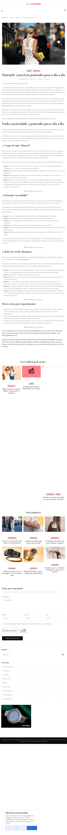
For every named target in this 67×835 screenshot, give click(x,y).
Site (47, 615)
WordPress (44, 741)
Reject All (21, 828)
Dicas (29, 70)
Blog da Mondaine (24, 739)
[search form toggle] (65, 10)
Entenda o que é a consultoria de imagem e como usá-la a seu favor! (55, 570)
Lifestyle (37, 70)
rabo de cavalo (23, 259)
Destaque (50, 494)
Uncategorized (7, 699)
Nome (4, 615)
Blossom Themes (25, 741)
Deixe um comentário (44, 79)
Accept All (32, 828)
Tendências (12, 538)
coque (61, 151)
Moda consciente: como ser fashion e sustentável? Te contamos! (11, 391)
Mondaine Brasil (24, 79)
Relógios (33, 538)
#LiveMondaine (7, 667)
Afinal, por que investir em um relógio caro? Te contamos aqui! (12, 573)
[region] (21, 821)
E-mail (26, 615)
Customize (11, 828)
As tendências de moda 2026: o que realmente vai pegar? (55, 542)
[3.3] (16, 727)
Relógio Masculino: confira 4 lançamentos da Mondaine (33, 572)
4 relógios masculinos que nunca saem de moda (33, 542)
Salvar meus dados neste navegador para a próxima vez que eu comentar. (28, 624)
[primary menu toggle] (2, 11)
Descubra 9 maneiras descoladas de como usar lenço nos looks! (53, 498)
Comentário (6, 597)
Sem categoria (7, 691)
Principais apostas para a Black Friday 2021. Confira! (31, 388)
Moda (4, 683)
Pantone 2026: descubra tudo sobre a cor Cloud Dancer (12, 542)
